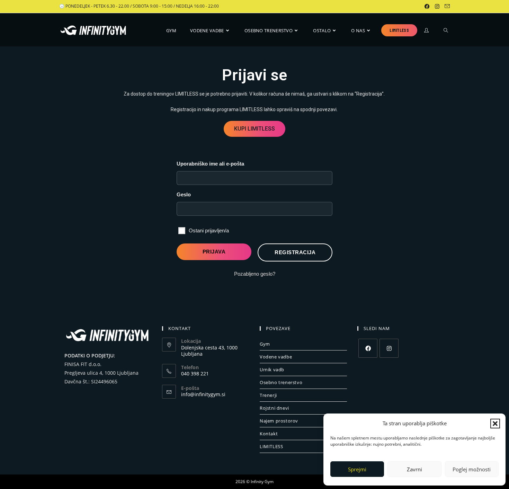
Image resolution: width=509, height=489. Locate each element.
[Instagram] (389, 348)
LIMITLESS (271, 446)
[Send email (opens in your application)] (446, 6)
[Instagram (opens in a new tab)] (438, 6)
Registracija (295, 252)
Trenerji (268, 395)
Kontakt (269, 433)
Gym (265, 344)
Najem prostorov (279, 421)
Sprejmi (357, 469)
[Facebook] (367, 348)
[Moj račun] (427, 31)
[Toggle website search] (446, 30)
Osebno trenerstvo (281, 382)
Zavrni (414, 469)
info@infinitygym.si (203, 394)
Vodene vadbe (276, 357)
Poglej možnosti (472, 469)
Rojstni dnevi (274, 408)
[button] (495, 423)
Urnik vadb (272, 369)
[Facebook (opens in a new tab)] (427, 6)
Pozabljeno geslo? (254, 274)
